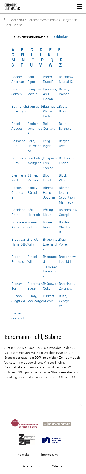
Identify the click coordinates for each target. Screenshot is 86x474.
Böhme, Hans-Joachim (49, 193)
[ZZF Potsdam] (29, 439)
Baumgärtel (36, 107)
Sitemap (58, 466)
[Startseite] (12, 8)
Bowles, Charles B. (65, 227)
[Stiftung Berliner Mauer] (53, 439)
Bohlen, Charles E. (17, 193)
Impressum (49, 454)
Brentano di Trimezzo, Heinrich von (50, 266)
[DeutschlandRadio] (59, 423)
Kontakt (23, 454)
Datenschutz (31, 466)
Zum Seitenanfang (80, 405)
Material (16, 20)
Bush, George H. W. (66, 301)
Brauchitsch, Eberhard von (52, 244)
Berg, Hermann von (34, 146)
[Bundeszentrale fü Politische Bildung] (26, 423)
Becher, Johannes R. (34, 128)
